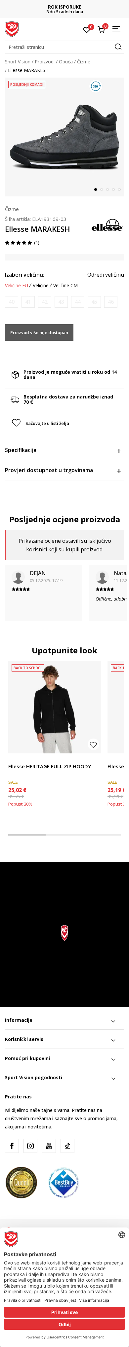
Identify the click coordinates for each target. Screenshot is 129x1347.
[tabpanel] (64, 137)
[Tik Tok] (67, 1146)
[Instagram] (30, 1146)
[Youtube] (49, 1146)
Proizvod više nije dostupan (39, 332)
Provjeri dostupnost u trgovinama (49, 470)
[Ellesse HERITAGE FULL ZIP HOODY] (54, 707)
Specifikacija (20, 450)
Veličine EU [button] (16, 285)
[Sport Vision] (12, 28)
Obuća (66, 61)
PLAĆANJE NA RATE (66, 6)
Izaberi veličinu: (24, 275)
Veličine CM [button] (65, 285)
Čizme (83, 61)
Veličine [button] (41, 285)
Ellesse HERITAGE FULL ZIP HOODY (49, 766)
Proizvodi (45, 61)
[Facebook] (12, 1146)
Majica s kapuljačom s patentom (43, 759)
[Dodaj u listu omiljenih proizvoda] (93, 744)
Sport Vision (17, 61)
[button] (64, 47)
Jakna (113, 759)
